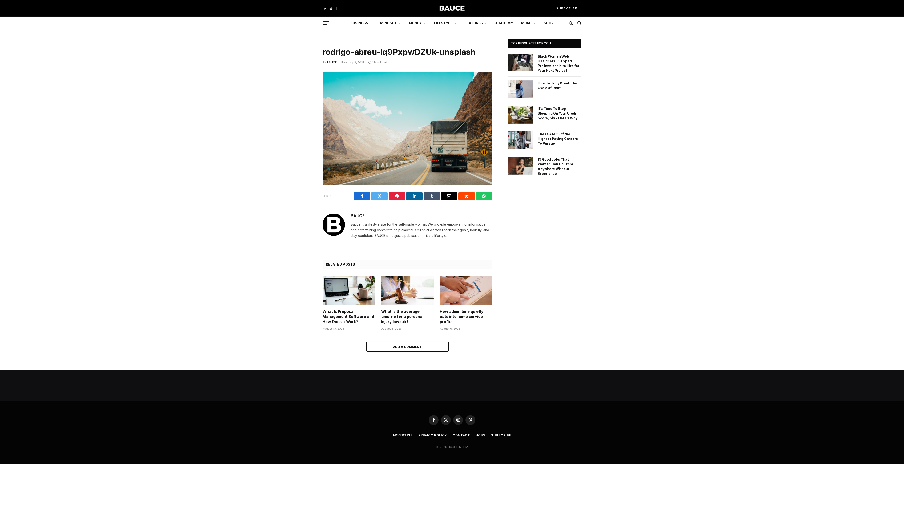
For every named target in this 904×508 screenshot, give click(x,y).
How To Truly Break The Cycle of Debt (557, 85)
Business (359, 23)
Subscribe (501, 435)
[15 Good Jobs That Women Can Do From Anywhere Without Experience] (520, 166)
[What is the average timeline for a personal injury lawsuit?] (407, 290)
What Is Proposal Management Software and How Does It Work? (348, 316)
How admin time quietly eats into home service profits (462, 316)
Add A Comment (407, 347)
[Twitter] (306, 100)
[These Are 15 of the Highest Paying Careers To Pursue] (520, 140)
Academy (504, 23)
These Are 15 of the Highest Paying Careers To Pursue (558, 138)
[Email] (306, 136)
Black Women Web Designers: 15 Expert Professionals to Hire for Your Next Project (558, 63)
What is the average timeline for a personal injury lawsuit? (402, 316)
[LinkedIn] (306, 112)
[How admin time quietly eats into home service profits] (466, 290)
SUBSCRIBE (566, 8)
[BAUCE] (452, 8)
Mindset (388, 23)
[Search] (579, 23)
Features (473, 23)
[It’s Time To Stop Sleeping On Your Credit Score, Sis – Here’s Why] (520, 115)
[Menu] (326, 23)
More (526, 23)
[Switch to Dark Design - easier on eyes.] (571, 23)
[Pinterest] (306, 124)
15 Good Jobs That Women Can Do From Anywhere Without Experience (555, 166)
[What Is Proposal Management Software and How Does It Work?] (349, 290)
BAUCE (332, 62)
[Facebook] (306, 88)
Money (415, 23)
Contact (461, 435)
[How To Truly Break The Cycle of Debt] (520, 89)
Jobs (480, 435)
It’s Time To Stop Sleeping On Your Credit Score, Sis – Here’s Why (557, 113)
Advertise (402, 435)
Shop (549, 23)
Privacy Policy (432, 435)
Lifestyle (443, 23)
